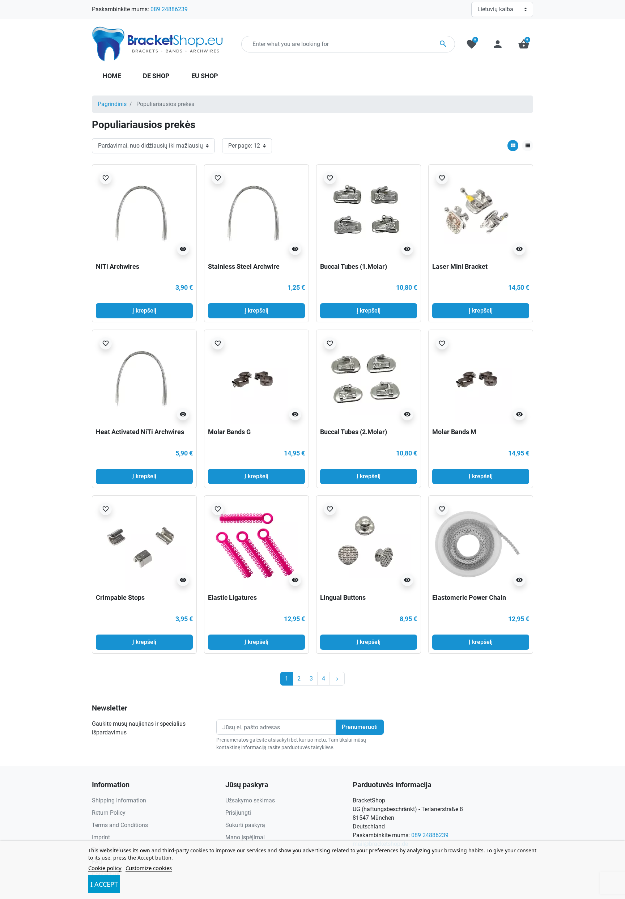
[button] (523, 44)
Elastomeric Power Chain (469, 597)
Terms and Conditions (120, 825)
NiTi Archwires (117, 266)
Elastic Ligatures (232, 597)
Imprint (101, 837)
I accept (104, 884)
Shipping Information (119, 800)
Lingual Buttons (343, 597)
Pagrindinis (112, 104)
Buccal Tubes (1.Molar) (353, 266)
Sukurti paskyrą (245, 825)
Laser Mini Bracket (460, 266)
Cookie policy (105, 868)
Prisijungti (238, 812)
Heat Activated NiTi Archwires (140, 432)
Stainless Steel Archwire (244, 266)
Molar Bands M (454, 432)
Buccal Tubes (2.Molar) (353, 432)
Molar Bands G (229, 432)
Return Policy (109, 812)
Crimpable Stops (120, 597)
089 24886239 (169, 9)
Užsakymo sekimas (250, 800)
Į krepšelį (144, 310)
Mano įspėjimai (245, 837)
